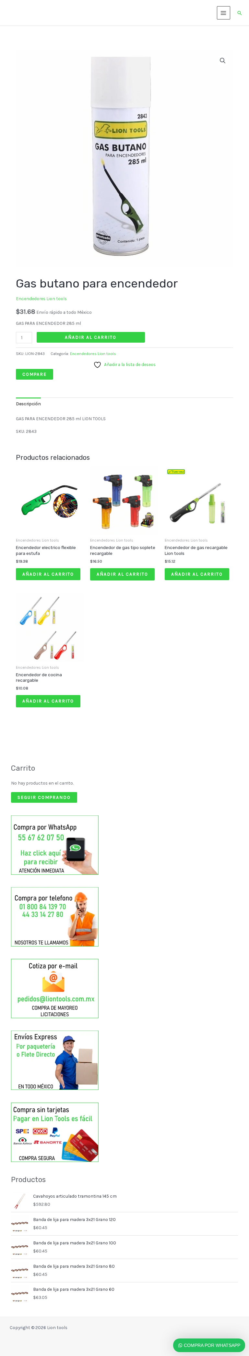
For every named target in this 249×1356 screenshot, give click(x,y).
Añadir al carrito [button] (48, 574)
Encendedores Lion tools (41, 298)
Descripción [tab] (28, 403)
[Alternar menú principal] (223, 12)
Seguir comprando (44, 797)
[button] (240, 13)
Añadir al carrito (90, 337)
